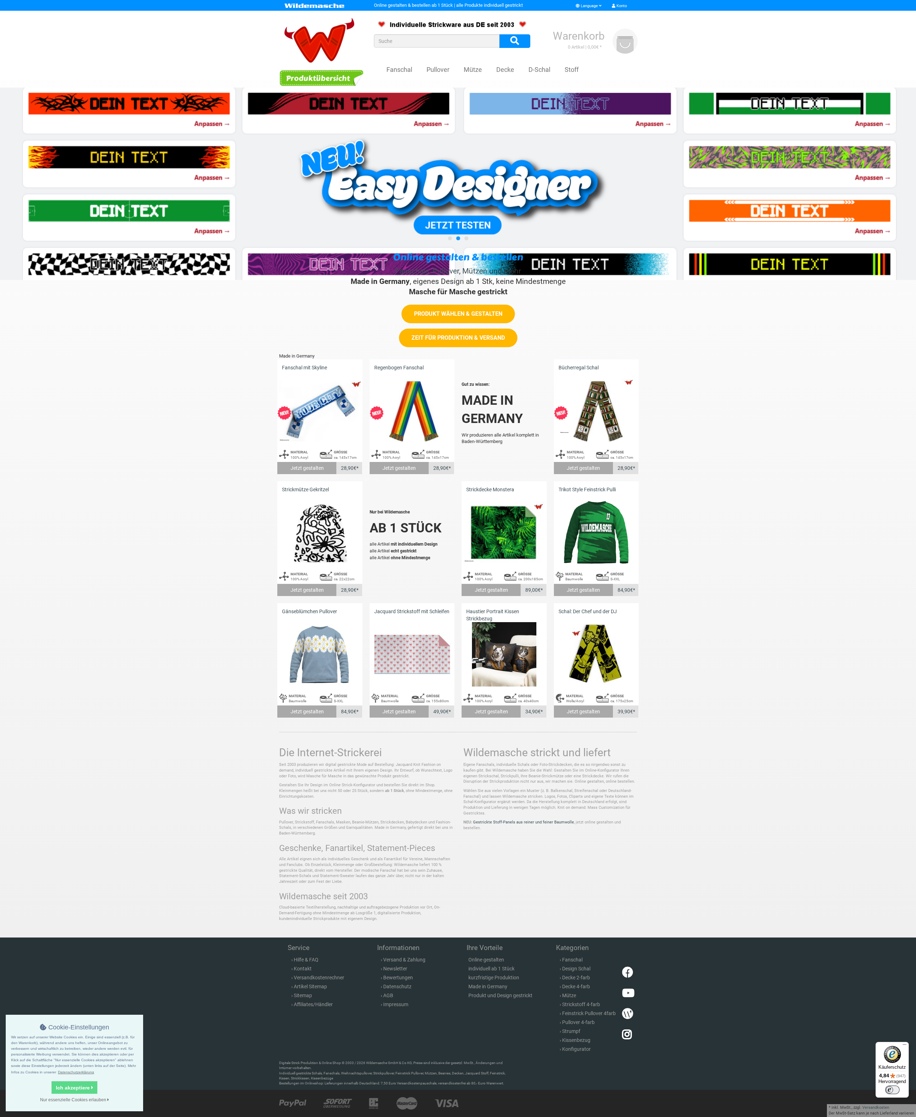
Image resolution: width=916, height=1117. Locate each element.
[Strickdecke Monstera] (504, 532)
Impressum (395, 1004)
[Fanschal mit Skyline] (319, 410)
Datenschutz (397, 986)
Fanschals (412, 271)
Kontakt (303, 968)
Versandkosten (875, 1107)
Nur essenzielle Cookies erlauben (73, 1099)
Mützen (474, 271)
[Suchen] (514, 41)
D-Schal (539, 69)
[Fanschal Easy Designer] (458, 184)
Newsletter (395, 968)
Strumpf (571, 1031)
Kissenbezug (576, 1040)
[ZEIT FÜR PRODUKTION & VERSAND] (458, 345)
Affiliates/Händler (313, 1004)
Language (589, 6)
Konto (621, 6)
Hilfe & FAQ (306, 960)
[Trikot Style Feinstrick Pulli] (596, 532)
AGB (388, 995)
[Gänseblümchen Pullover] (319, 654)
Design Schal (576, 968)
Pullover (438, 69)
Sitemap (303, 995)
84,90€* (626, 590)
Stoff (572, 69)
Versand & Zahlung (404, 960)
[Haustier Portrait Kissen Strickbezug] (504, 654)
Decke (505, 69)
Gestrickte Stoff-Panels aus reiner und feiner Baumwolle (523, 822)
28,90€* (350, 468)
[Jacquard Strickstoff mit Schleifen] (412, 654)
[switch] (892, 1090)
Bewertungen (398, 977)
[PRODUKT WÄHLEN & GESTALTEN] (458, 321)
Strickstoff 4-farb (581, 1004)
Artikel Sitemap (310, 986)
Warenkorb (579, 36)
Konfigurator (576, 1049)
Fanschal (399, 69)
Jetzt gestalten (307, 468)
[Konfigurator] (321, 77)
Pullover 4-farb (578, 1022)
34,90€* (534, 711)
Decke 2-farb (576, 977)
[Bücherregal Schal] (596, 410)
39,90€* (626, 711)
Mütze (473, 69)
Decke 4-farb (576, 986)
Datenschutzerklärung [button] (76, 1072)
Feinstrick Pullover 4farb (589, 1013)
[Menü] (904, 1046)
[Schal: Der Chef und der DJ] (596, 654)
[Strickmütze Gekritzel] (319, 532)
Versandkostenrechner (319, 977)
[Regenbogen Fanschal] (412, 410)
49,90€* (442, 711)
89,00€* (534, 590)
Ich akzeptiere (73, 1088)
